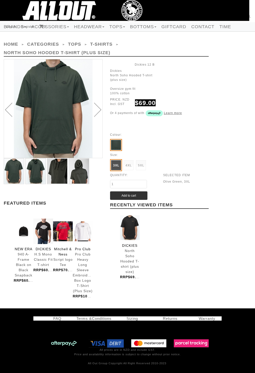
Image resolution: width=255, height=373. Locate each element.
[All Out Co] (124, 10)
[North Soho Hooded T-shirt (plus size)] (53, 108)
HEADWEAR (88, 26)
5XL (141, 165)
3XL (116, 165)
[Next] (97, 110)
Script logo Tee (63, 231)
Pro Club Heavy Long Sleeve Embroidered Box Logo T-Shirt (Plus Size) (82, 231)
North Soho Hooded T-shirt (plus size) (130, 228)
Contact (202, 26)
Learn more (173, 113)
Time (225, 26)
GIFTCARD (173, 26)
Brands (14, 26)
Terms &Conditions (94, 318)
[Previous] (8, 110)
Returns (169, 318)
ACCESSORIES (48, 26)
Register (28, 26)
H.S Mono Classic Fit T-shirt (43, 231)
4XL (129, 165)
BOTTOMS (142, 26)
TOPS (116, 26)
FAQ (54, 318)
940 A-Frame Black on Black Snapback (23, 231)
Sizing (130, 318)
